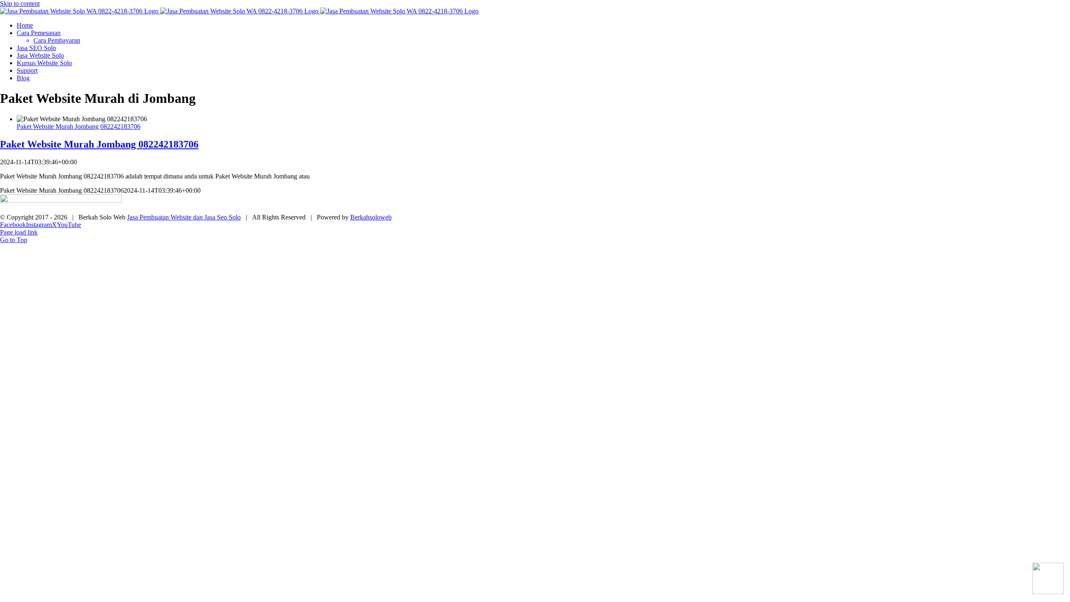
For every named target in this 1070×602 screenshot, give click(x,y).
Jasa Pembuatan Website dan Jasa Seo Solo (184, 217)
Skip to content (20, 3)
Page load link (19, 232)
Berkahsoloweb (371, 217)
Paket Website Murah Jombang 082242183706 (78, 126)
